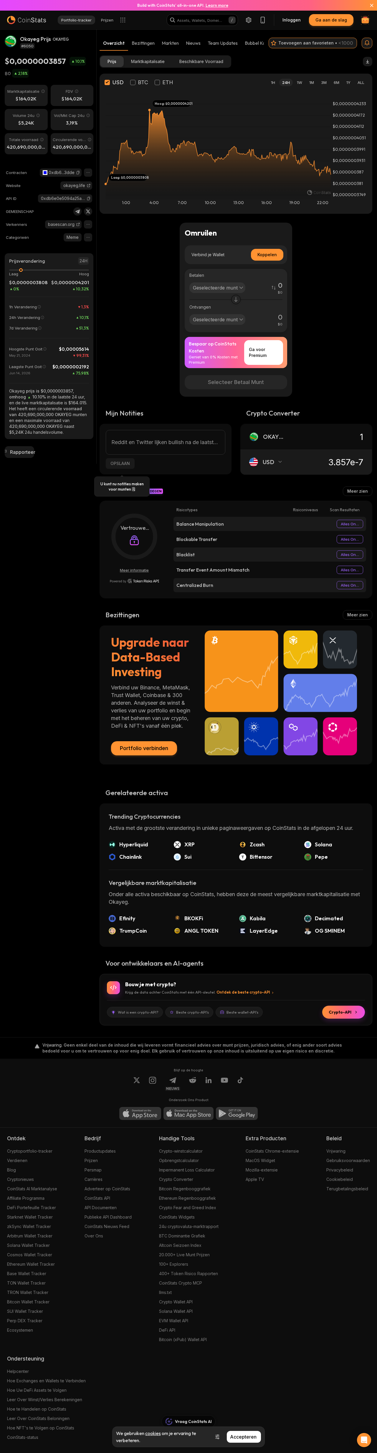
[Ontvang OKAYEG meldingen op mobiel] (367, 43)
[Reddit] (192, 1084)
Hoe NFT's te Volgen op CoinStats (40, 1427)
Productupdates (100, 1151)
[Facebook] (240, 1084)
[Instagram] (152, 1084)
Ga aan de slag (331, 19)
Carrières (93, 1179)
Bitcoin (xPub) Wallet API (183, 1339)
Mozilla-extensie (262, 1169)
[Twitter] (88, 211)
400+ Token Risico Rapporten (188, 1273)
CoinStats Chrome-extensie (272, 1151)
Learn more (217, 5)
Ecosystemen (20, 1330)
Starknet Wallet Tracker (30, 1216)
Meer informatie (134, 570)
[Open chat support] (364, 1440)
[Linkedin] (208, 1084)
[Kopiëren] (78, 172)
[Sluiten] (368, 5)
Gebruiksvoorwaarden (348, 1160)
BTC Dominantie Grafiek (182, 1235)
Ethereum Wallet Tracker (31, 1264)
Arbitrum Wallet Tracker (29, 1235)
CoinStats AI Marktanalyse (32, 1188)
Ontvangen (200, 307)
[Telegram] (77, 211)
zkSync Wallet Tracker (29, 1226)
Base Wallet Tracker (26, 1273)
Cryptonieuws (20, 1179)
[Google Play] (237, 1113)
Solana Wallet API (176, 1311)
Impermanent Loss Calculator (187, 1169)
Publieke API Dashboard (108, 1216)
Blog (11, 1169)
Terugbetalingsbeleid (347, 1188)
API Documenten (101, 1207)
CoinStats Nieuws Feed (107, 1226)
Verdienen (17, 1160)
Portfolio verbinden (144, 748)
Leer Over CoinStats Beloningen (38, 1418)
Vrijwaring (335, 1151)
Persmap (93, 1169)
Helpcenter (18, 1371)
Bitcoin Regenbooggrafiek (185, 1188)
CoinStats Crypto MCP (180, 1282)
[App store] (140, 1113)
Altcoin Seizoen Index (180, 1245)
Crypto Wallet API (176, 1301)
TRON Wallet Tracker (27, 1292)
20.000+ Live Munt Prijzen (184, 1254)
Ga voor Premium (258, 352)
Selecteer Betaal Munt (236, 382)
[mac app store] (188, 1113)
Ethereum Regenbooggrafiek (187, 1198)
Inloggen (291, 19)
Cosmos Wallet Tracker (29, 1254)
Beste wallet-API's (242, 1012)
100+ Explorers (173, 1264)
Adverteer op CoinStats (107, 1188)
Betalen (196, 275)
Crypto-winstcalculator (181, 1151)
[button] (78, 172)
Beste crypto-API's (192, 1012)
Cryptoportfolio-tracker (29, 1151)
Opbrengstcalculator (179, 1160)
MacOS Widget (260, 1160)
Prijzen (91, 1160)
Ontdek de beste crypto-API (243, 992)
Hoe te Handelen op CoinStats (36, 1408)
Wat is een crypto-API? (138, 1012)
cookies (153, 1433)
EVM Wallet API (173, 1320)
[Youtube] (224, 1084)
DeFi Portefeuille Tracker (31, 1207)
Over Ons (94, 1235)
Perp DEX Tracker (24, 1320)
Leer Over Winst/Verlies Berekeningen (44, 1399)
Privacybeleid (339, 1169)
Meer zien (357, 491)
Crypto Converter (176, 1179)
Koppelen (267, 254)
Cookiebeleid (339, 1179)
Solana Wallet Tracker (28, 1245)
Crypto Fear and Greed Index (187, 1207)
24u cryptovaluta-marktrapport (189, 1226)
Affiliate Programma (25, 1198)
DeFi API (167, 1330)
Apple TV (255, 1179)
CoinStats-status (22, 1437)
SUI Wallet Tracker (25, 1311)
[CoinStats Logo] (26, 20)
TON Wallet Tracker (26, 1282)
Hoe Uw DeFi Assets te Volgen (37, 1390)
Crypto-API (340, 1012)
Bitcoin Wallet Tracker (28, 1301)
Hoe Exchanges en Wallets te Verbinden (46, 1380)
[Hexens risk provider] (134, 581)
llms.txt (165, 1292)
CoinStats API (97, 1198)
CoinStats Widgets (177, 1216)
